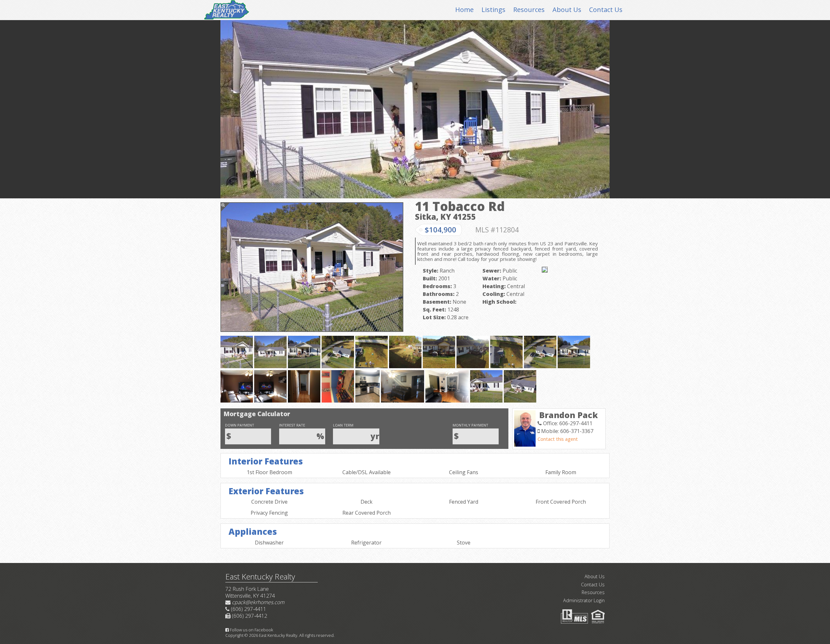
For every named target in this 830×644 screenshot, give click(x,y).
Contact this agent (558, 439)
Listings (493, 9)
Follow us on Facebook (251, 630)
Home (464, 9)
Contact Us (605, 9)
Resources (529, 9)
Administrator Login (584, 600)
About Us (566, 9)
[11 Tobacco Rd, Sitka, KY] (311, 267)
